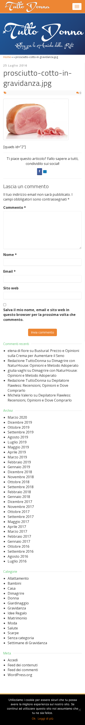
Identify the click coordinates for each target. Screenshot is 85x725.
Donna (13, 598)
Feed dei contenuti (22, 665)
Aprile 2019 (17, 452)
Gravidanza (17, 608)
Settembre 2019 (21, 432)
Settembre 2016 (21, 551)
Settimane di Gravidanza (27, 642)
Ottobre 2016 (18, 546)
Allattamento (18, 578)
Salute (13, 628)
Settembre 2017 (21, 516)
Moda (12, 623)
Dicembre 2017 (20, 501)
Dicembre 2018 (20, 472)
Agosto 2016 (18, 556)
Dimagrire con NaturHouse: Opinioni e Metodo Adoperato (43, 363)
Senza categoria (21, 637)
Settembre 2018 (21, 486)
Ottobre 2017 (18, 511)
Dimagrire (16, 593)
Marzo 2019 (17, 457)
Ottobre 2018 (18, 481)
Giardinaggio (18, 603)
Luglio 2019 (17, 442)
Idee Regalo (17, 613)
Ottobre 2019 (18, 427)
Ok (34, 718)
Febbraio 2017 (19, 536)
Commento (14, 207)
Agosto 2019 (18, 437)
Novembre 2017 (21, 506)
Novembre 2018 (21, 476)
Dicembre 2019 (20, 422)
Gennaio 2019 (19, 467)
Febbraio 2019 (19, 462)
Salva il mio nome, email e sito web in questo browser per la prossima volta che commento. (39, 314)
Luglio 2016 (17, 561)
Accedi (13, 660)
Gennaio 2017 (19, 541)
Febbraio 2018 (19, 491)
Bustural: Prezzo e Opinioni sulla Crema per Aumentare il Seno (43, 353)
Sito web (11, 288)
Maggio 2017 (18, 521)
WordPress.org (20, 674)
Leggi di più (45, 718)
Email (9, 271)
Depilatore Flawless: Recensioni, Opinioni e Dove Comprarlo (38, 385)
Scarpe (13, 632)
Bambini (14, 583)
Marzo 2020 (17, 417)
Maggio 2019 (18, 447)
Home (7, 57)
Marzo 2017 (17, 531)
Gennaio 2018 (19, 496)
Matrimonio (17, 618)
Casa (11, 588)
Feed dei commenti (23, 669)
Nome (10, 254)
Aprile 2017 (17, 526)
